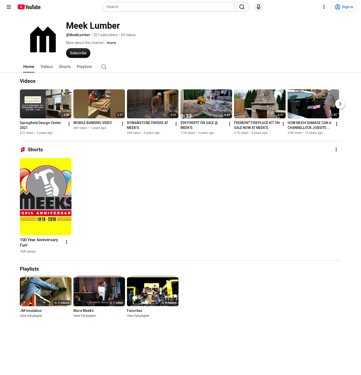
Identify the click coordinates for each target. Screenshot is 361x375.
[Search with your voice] (259, 7)
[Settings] (324, 7)
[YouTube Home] (29, 7)
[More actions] (69, 124)
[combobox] (170, 7)
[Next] (340, 104)
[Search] (242, 7)
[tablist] (180, 67)
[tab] (29, 67)
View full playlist (31, 316)
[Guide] (9, 7)
